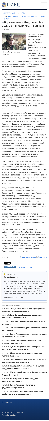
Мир (3, 19)
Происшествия (24, 16)
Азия (8, 19)
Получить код (25, 267)
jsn (14, 415)
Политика (41, 16)
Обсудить (43, 257)
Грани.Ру (6, 13)
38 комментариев (28, 257)
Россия (34, 16)
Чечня (22, 13)
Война (15, 13)
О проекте (7, 402)
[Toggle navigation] (44, 4)
